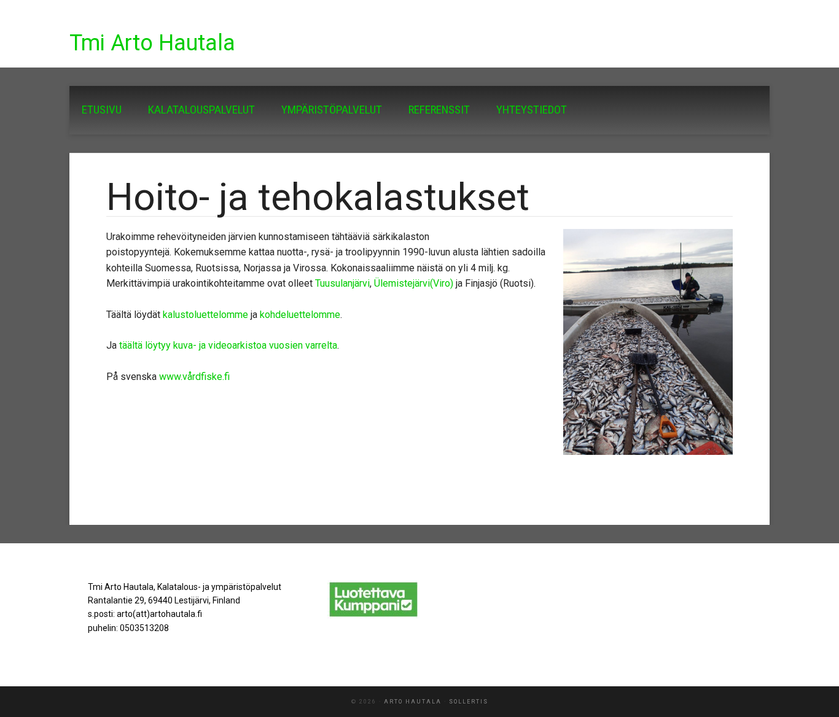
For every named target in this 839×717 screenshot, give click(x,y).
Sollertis (468, 702)
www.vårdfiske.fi (194, 376)
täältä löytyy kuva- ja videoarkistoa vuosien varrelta (228, 345)
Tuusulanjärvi (342, 283)
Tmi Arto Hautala (152, 43)
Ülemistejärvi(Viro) (413, 283)
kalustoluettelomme (205, 314)
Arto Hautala (413, 702)
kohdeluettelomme (300, 314)
